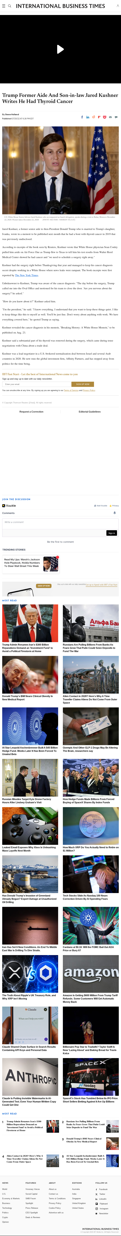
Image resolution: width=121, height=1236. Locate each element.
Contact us (53, 1194)
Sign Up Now (44, 586)
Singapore (76, 1198)
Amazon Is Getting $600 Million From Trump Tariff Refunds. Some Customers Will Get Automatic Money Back (90, 998)
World (4, 1189)
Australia (76, 1189)
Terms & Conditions (57, 1198)
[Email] (110, 117)
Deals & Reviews (33, 1217)
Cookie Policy (55, 1208)
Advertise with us (56, 1213)
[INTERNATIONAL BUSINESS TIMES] (60, 6)
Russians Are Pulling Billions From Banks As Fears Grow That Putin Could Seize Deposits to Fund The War (89, 648)
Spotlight (29, 1203)
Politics (5, 1213)
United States (78, 1208)
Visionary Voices (33, 1189)
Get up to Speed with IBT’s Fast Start (101, 585)
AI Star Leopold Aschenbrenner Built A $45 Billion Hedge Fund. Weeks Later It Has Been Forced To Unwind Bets (30, 750)
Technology (7, 1208)
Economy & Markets (11, 1198)
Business (6, 1203)
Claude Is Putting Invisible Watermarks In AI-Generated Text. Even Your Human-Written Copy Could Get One (29, 1101)
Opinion (5, 1222)
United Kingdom (79, 1203)
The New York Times (26, 275)
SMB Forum (31, 1198)
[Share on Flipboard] (99, 117)
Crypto (5, 1217)
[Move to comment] (116, 117)
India (74, 1194)
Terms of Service (71, 390)
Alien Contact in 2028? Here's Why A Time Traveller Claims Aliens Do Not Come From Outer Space (90, 699)
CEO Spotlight (32, 1213)
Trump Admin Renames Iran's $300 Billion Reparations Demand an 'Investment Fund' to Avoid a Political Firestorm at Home (27, 648)
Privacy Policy (89, 390)
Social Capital (31, 1194)
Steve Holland (12, 114)
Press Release (32, 1208)
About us (53, 1189)
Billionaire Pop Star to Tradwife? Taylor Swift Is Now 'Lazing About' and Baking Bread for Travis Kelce (89, 1050)
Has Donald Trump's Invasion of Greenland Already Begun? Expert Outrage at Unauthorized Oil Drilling (29, 898)
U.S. (4, 1194)
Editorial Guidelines (90, 411)
